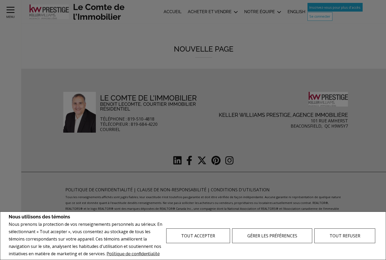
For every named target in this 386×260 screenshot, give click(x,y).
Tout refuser (345, 236)
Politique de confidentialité (133, 253)
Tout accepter (198, 236)
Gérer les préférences (272, 236)
